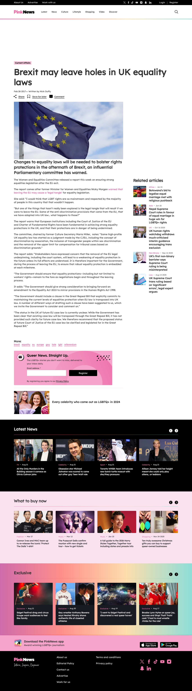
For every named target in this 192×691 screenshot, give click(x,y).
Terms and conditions (108, 657)
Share (21, 96)
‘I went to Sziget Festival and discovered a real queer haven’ (116, 614)
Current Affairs (22, 63)
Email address (37, 368)
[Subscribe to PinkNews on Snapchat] (142, 669)
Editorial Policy (65, 663)
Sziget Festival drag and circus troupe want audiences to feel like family (32, 615)
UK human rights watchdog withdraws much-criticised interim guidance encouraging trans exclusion (161, 239)
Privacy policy (104, 663)
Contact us (63, 669)
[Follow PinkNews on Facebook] (149, 662)
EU (33, 344)
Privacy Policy (62, 381)
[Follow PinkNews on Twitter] (142, 662)
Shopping (89, 12)
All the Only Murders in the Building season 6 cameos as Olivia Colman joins (31, 471)
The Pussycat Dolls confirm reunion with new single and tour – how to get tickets (72, 543)
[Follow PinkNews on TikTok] (156, 662)
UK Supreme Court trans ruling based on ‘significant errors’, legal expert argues (161, 285)
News (54, 12)
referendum (70, 344)
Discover (113, 12)
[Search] (176, 12)
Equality (26, 344)
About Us (18, 2)
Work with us (48, 2)
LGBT (60, 344)
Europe (40, 344)
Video (102, 12)
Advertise (33, 2)
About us (62, 657)
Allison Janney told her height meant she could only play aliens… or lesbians (157, 471)
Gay (48, 344)
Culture (64, 12)
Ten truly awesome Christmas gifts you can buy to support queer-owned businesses (157, 543)
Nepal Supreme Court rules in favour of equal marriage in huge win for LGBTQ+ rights (161, 215)
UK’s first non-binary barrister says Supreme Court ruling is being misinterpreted (161, 263)
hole (54, 344)
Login (162, 2)
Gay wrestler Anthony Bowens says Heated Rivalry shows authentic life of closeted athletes (73, 616)
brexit (17, 344)
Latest (44, 12)
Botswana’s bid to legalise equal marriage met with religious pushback (160, 195)
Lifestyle (77, 12)
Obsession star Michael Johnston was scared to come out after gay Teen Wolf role (73, 471)
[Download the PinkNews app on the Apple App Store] (149, 645)
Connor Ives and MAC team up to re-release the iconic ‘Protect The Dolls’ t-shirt (33, 543)
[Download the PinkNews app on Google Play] (169, 645)
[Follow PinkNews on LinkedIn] (150, 2)
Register (174, 2)
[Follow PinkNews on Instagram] (169, 662)
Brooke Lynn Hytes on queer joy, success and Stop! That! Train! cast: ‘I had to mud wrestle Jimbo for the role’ (158, 616)
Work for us (63, 681)
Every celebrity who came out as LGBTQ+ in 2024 (86, 402)
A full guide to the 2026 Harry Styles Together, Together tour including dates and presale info (116, 543)
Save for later (39, 96)
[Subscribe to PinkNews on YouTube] (162, 662)
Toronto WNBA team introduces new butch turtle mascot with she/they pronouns (116, 471)
